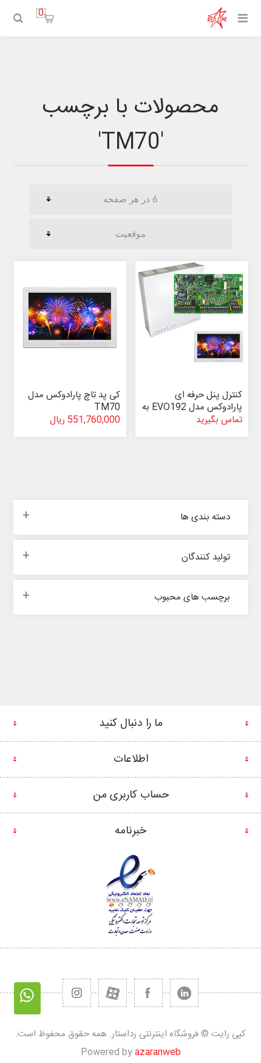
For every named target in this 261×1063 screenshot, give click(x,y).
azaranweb (158, 1052)
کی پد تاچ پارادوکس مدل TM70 (74, 401)
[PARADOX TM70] (70, 317)
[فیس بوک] (148, 993)
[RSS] (77, 993)
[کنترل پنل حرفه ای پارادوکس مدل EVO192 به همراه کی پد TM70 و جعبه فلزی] (191, 317)
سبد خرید (41, 13)
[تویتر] (184, 993)
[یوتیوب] (112, 993)
